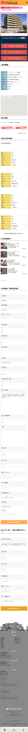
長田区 (2, 644)
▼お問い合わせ (4, 674)
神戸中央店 (5, 692)
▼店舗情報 (3, 671)
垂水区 (2, 639)
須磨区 (2, 643)
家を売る (7, 7)
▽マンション (18, 641)
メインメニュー (26, 1)
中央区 (2, 648)
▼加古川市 (17, 639)
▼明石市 (17, 638)
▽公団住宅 (17, 643)
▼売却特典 (3, 654)
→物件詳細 (23, 248)
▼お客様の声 (4, 663)
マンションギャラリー (14, 7)
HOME (2, 7)
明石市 (21, 7)
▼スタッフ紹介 (4, 673)
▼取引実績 (3, 662)
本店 (3, 678)
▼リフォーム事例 (5, 665)
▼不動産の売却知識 (5, 656)
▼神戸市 (3, 638)
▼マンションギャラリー (7, 657)
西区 (2, 641)
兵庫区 (2, 646)
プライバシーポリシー (14, 721)
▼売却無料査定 (4, 652)
